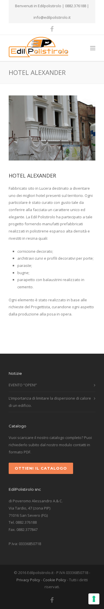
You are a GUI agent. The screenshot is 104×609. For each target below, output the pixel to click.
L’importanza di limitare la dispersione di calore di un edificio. (50, 402)
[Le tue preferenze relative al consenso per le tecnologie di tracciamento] (93, 598)
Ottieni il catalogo (41, 468)
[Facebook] (52, 29)
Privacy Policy (28, 579)
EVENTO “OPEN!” (23, 384)
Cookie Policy (54, 579)
